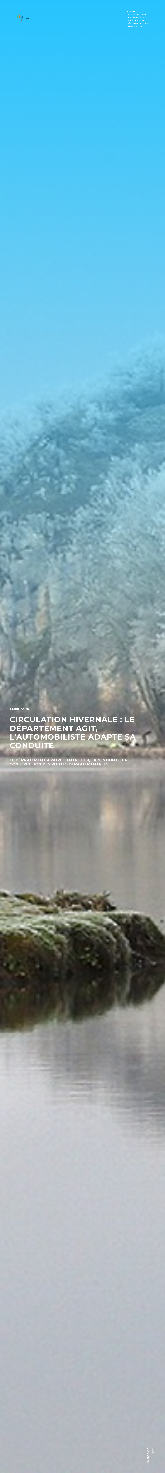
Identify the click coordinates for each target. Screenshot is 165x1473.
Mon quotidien (136, 17)
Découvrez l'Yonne (138, 23)
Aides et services (137, 20)
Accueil (131, 11)
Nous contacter (137, 26)
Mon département (137, 14)
